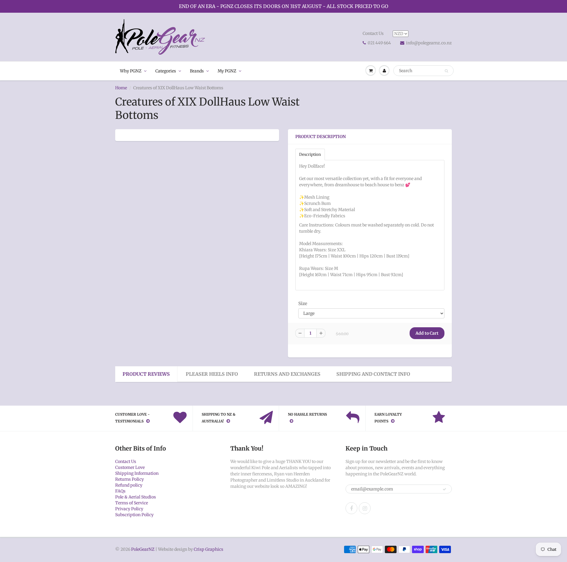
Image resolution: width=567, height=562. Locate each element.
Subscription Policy (134, 514)
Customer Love (130, 467)
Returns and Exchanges (287, 374)
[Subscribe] (444, 489)
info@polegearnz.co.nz (429, 43)
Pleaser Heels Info (212, 374)
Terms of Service (131, 503)
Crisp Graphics (208, 549)
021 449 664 (379, 43)
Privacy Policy (129, 508)
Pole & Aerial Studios (135, 497)
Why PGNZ (130, 71)
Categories (165, 71)
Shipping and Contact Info (373, 374)
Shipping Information (137, 473)
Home (121, 87)
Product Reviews (146, 374)
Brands (197, 71)
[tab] (310, 154)
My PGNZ (227, 71)
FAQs (120, 491)
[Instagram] (365, 508)
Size (302, 303)
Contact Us (373, 33)
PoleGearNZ (142, 549)
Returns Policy (129, 479)
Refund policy (128, 485)
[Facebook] (351, 508)
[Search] (446, 71)
